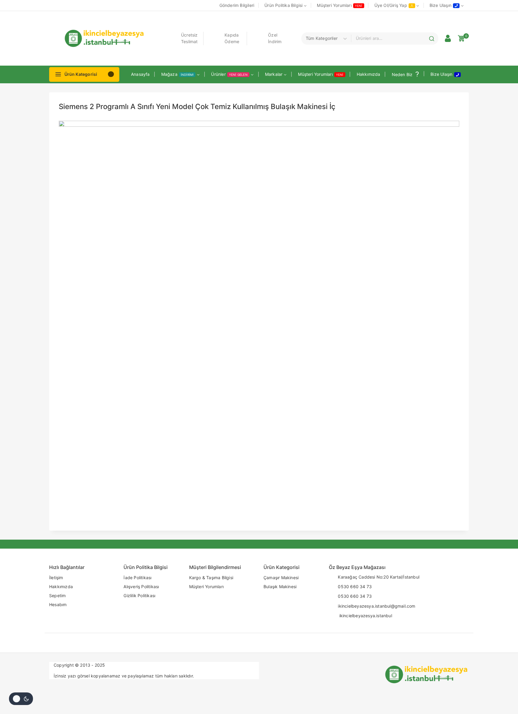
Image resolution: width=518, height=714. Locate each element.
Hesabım (58, 604)
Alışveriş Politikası (141, 586)
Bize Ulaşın (441, 74)
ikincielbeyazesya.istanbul (365, 615)
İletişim (56, 577)
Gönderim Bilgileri (237, 5)
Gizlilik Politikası (139, 595)
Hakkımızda (368, 74)
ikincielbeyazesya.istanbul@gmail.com (376, 606)
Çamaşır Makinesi (281, 577)
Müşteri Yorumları (339, 5)
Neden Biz (402, 74)
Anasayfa (140, 74)
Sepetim (57, 595)
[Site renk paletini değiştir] (21, 698)
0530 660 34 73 (355, 586)
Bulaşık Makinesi (279, 586)
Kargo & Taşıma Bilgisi (211, 577)
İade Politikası (137, 577)
